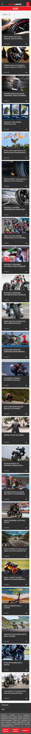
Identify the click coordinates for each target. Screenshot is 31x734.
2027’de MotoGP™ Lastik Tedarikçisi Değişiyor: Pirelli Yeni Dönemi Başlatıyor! (15, 180)
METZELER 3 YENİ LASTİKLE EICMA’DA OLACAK (12, 123)
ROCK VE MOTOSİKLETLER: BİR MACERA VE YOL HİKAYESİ (13, 407)
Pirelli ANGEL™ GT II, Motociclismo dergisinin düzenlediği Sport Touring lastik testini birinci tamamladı (15, 692)
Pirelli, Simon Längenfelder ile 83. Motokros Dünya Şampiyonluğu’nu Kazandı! (15, 151)
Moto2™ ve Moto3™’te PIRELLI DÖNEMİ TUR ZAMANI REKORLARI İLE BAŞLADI (14, 578)
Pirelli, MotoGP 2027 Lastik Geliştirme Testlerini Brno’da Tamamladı (13, 38)
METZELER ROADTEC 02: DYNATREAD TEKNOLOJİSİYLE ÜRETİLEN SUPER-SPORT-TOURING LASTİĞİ (15, 464)
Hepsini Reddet (15, 730)
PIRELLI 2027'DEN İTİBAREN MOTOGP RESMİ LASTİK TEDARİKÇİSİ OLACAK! (15, 237)
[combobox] (6, 14)
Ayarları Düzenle (5, 730)
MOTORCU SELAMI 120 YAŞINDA (14, 435)
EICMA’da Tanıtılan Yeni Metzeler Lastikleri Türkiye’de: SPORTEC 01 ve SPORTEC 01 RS (14, 66)
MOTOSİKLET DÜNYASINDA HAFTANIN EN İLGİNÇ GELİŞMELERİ (15, 265)
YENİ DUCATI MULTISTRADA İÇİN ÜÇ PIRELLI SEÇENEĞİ (15, 635)
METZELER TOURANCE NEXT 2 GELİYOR (13, 664)
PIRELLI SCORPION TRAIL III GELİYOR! (12, 607)
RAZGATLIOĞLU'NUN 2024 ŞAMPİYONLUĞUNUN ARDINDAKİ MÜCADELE (14, 351)
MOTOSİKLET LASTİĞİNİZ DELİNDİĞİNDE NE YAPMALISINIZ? (14, 208)
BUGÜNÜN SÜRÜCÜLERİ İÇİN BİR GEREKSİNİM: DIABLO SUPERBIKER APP (15, 95)
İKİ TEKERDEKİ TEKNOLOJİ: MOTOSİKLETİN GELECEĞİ (12, 379)
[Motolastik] (15, 4)
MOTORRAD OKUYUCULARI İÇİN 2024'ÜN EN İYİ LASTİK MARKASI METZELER (14, 493)
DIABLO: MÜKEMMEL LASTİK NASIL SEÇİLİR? (15, 521)
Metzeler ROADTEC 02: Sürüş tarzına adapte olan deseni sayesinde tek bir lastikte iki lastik (15, 550)
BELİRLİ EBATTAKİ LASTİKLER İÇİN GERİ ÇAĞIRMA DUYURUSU (14, 322)
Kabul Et (25, 730)
